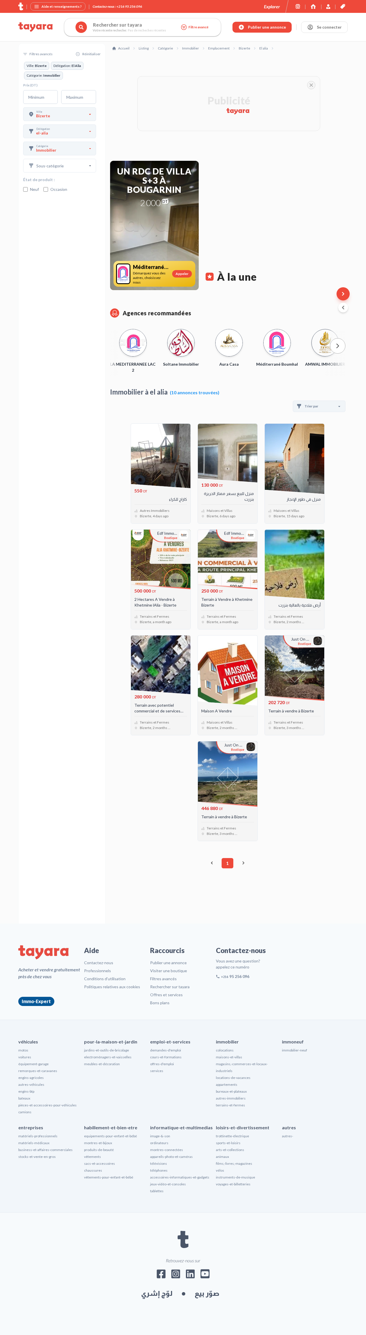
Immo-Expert (36, 1001)
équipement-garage (33, 1064)
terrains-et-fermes (230, 1105)
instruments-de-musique (235, 1177)
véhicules (28, 1041)
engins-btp (26, 1091)
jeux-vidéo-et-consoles (168, 1184)
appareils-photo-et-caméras (171, 1156)
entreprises (30, 1127)
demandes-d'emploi (165, 1050)
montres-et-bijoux (98, 1143)
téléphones (159, 1170)
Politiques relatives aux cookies (112, 986)
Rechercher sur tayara (170, 986)
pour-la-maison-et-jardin (110, 1041)
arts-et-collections (230, 1150)
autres (289, 1127)
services (156, 1071)
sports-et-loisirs (228, 1143)
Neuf (34, 189)
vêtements (92, 1156)
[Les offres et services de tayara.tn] (342, 6)
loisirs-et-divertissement (242, 1127)
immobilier (227, 1041)
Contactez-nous (98, 962)
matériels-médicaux (33, 1143)
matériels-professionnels (37, 1136)
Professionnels (97, 970)
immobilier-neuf (294, 1050)
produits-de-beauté (99, 1150)
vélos (220, 1170)
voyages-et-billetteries (233, 1184)
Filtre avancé (198, 27)
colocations (225, 1050)
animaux (222, 1156)
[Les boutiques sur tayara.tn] (298, 6)
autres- (287, 1136)
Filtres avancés (163, 978)
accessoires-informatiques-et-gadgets (179, 1177)
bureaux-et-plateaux (231, 1091)
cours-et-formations (166, 1057)
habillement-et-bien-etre (110, 1127)
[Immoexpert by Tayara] (313, 6)
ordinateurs (159, 1143)
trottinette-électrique (232, 1136)
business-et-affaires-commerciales (45, 1150)
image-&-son (160, 1136)
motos (23, 1050)
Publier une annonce (168, 962)
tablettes (157, 1191)
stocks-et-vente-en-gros (37, 1156)
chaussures (93, 1170)
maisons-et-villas (229, 1057)
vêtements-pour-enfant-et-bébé (108, 1177)
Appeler (182, 274)
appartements (226, 1084)
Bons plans (160, 1002)
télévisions (158, 1163)
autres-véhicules (31, 1084)
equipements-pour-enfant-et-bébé (110, 1136)
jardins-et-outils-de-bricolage (106, 1050)
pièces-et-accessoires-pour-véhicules (47, 1105)
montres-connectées (166, 1150)
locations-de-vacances (233, 1077)
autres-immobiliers (231, 1098)
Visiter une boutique (168, 970)
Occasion (58, 189)
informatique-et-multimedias (181, 1127)
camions (24, 1112)
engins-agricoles (31, 1077)
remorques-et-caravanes (37, 1071)
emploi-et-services (170, 1041)
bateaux (24, 1098)
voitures (24, 1057)
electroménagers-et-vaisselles (108, 1057)
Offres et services (166, 994)
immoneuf (293, 1041)
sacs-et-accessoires (99, 1163)
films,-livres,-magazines (234, 1163)
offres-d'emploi (162, 1064)
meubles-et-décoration (102, 1064)
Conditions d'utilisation (105, 978)
